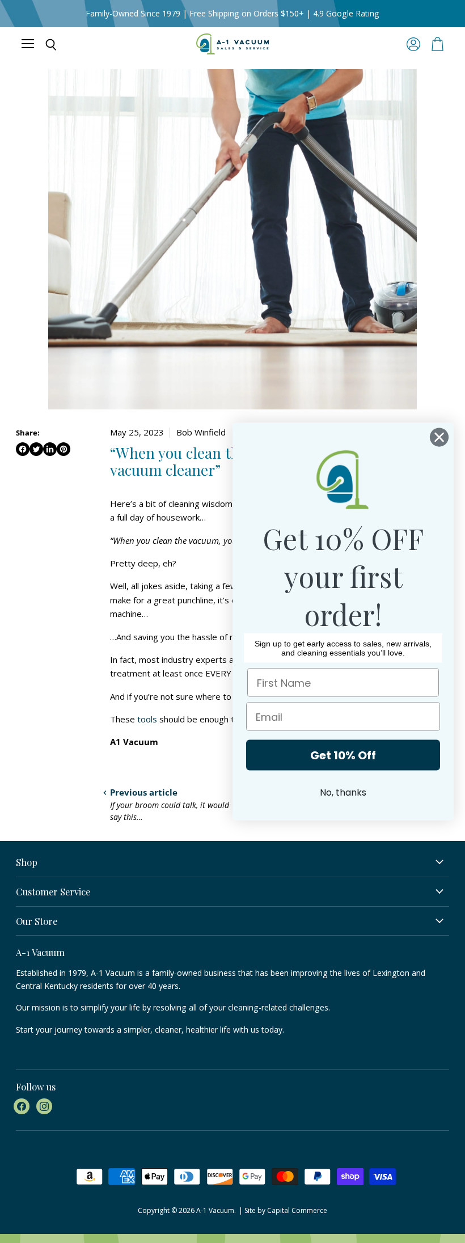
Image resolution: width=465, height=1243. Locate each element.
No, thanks (343, 792)
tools (147, 719)
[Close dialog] (439, 437)
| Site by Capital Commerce (283, 1210)
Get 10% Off (343, 755)
